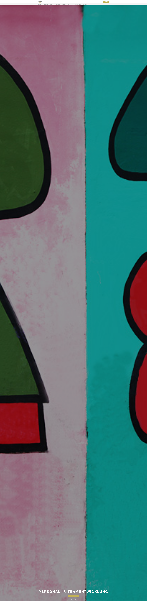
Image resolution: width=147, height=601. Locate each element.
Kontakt (106, 1)
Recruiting (70, 4)
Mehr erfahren (73, 596)
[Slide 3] (74, 599)
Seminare (46, 4)
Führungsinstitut (86, 4)
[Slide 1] (71, 599)
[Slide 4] (75, 599)
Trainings (58, 4)
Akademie (40, 4)
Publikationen (78, 4)
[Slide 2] (72, 599)
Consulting (64, 4)
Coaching (52, 4)
